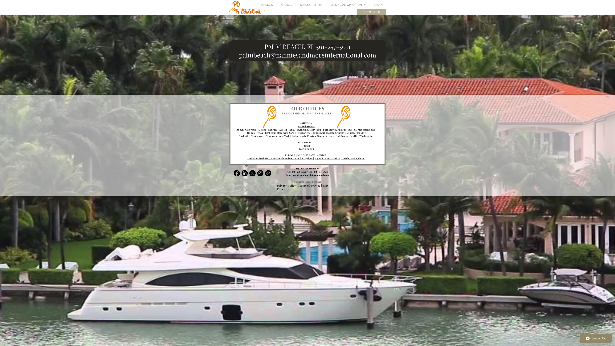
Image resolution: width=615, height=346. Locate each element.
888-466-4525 (299, 171)
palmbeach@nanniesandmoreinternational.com (307, 55)
